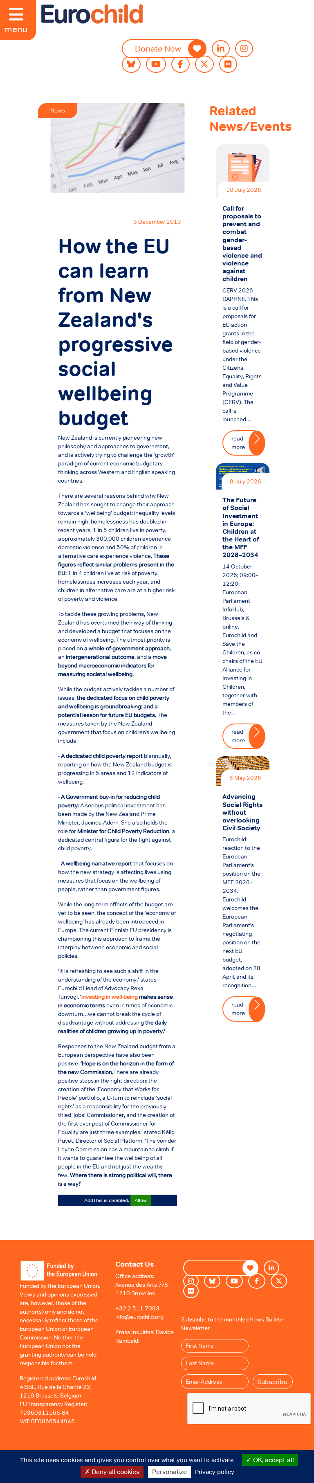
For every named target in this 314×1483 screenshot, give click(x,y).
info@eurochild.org (139, 1317)
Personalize (169, 1471)
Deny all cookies (114, 1471)
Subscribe (272, 1381)
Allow (141, 1200)
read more (238, 443)
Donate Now (158, 49)
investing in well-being (109, 996)
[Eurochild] (92, 14)
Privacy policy (214, 1472)
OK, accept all (272, 1460)
